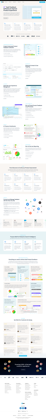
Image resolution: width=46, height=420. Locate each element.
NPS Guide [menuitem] (26, 398)
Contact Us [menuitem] (44, 0)
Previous (1, 223)
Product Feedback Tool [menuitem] (7, 385)
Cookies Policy (24, 415)
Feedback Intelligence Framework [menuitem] (28, 394)
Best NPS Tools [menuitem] (17, 386)
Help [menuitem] (41, 0)
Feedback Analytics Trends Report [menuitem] (28, 393)
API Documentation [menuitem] (36, 394)
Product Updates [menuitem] (35, 393)
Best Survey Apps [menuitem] (18, 385)
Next (44, 223)
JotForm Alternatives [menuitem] (27, 389)
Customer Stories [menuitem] (36, 385)
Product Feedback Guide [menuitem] (27, 397)
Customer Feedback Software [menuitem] (8, 384)
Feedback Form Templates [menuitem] (27, 396)
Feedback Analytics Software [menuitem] (8, 386)
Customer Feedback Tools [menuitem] (18, 384)
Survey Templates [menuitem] (27, 395)
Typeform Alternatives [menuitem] (27, 388)
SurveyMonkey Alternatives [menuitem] (27, 387)
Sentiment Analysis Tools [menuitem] (18, 388)
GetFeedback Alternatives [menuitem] (27, 385)
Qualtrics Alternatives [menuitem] (27, 386)
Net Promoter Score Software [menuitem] (8, 388)
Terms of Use (19, 415)
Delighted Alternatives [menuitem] (27, 384)
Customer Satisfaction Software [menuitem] (8, 389)
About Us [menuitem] (35, 384)
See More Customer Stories (23, 355)
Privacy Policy (14, 415)
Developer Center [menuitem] (36, 395)
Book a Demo (5, 18)
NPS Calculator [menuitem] (26, 399)
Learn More (26, 78)
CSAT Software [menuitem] (17, 389)
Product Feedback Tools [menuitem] (18, 387)
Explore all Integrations (6, 214)
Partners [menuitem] (35, 386)
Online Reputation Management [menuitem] (8, 387)
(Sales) (30, 415)
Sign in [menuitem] (40, 0)
